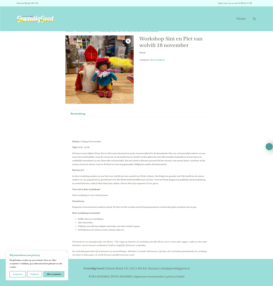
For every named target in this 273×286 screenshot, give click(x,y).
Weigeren (35, 274)
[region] (37, 265)
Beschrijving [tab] (78, 113)
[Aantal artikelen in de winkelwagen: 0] (254, 19)
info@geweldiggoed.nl (175, 268)
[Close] (66, 251)
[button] (128, 41)
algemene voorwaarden (149, 276)
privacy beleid (175, 276)
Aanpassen (17, 274)
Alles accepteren (54, 274)
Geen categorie (157, 59)
